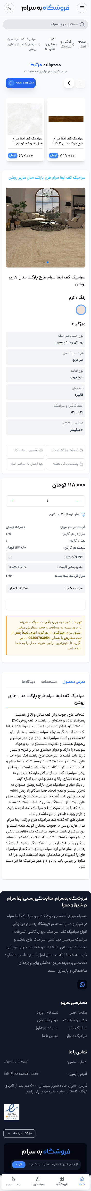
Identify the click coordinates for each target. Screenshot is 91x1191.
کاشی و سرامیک (65, 44)
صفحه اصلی (81, 44)
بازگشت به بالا (22, 1133)
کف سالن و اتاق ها (50, 44)
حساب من (13, 1184)
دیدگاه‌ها (28, 682)
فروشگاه (61, 1184)
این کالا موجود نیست (46, 604)
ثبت (19, 1164)
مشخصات (49, 682)
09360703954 (39, 638)
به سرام (45, 1151)
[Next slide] (69, 83)
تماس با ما (50, 1036)
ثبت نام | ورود (47, 1013)
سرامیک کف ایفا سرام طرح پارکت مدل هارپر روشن (46, 178)
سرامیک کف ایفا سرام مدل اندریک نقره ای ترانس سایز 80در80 (27, 141)
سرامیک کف (78, 1028)
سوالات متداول (46, 1028)
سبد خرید (38, 1184)
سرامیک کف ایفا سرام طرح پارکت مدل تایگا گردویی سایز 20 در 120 (68, 141)
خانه (82, 1184)
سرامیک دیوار (77, 1036)
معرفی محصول (74, 682)
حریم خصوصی (47, 1021)
